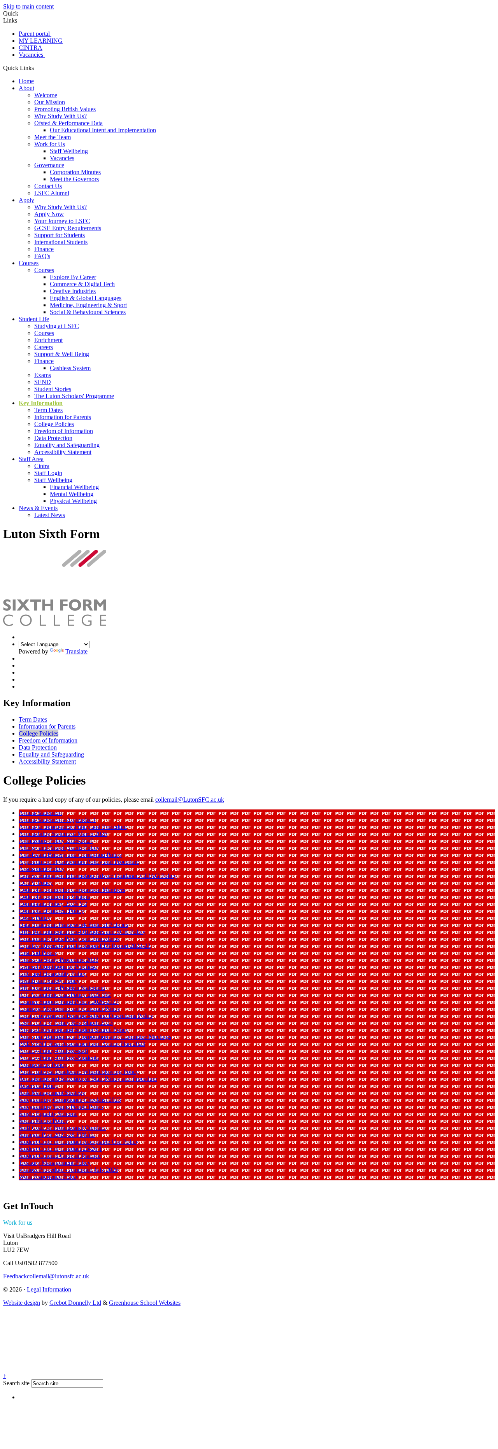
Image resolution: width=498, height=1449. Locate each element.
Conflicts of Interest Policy (51, 910)
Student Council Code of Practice (60, 1155)
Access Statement (40, 812)
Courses (29, 263)
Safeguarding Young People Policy (61, 1106)
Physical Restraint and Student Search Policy (74, 1029)
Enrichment (48, 340)
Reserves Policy (38, 1085)
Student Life (34, 319)
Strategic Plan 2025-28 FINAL (57, 1134)
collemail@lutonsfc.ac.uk (46, 1276)
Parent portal (35, 33)
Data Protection (53, 438)
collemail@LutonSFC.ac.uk (189, 799)
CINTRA (30, 47)
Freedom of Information (63, 431)
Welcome (45, 95)
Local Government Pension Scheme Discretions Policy (86, 1015)
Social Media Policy (43, 1120)
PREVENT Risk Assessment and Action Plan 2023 (82, 1043)
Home (26, 81)
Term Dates (48, 410)
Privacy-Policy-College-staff (53, 1050)
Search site (16, 1383)
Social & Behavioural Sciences (88, 312)
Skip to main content (28, 6)
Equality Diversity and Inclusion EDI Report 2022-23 (85, 945)
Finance (44, 249)
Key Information (41, 403)
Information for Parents (62, 417)
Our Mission (49, 102)
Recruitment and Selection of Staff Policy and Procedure (88, 1078)
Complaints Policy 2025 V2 (53, 903)
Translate (76, 651)
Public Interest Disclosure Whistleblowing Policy (79, 1071)
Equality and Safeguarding (67, 445)
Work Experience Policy (49, 1176)
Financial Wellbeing (74, 487)
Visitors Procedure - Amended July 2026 (68, 1169)
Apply (26, 200)
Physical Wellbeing (73, 501)
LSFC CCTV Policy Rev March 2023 (66, 1022)
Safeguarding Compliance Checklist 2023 (70, 1099)
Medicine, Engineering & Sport (88, 305)
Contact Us (48, 186)
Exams (42, 375)
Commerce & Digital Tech (82, 284)
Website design (21, 1302)
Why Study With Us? (60, 116)
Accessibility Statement (62, 452)
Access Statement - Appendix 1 (57, 819)
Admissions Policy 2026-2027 (56, 840)
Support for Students (59, 235)
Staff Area (31, 459)
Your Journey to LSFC (62, 221)
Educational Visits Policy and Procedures (69, 938)
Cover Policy (35, 917)
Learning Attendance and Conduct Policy (69, 1008)
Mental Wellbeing (71, 494)
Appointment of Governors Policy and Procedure (79, 861)
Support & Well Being (61, 354)
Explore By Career (73, 277)
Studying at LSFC (56, 326)
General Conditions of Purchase (58, 966)
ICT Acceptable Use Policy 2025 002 (65, 994)
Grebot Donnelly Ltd (75, 1302)
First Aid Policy (38, 952)
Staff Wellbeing (69, 151)
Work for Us (49, 144)
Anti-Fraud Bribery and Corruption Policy (70, 854)
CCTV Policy (36, 882)
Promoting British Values (65, 109)
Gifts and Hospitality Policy (53, 973)
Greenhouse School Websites (145, 1302)
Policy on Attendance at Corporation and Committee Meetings (95, 1036)
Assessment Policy (42, 868)
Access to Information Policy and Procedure (73, 826)
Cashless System (70, 368)
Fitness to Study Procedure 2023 (58, 959)
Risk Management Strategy (52, 1092)
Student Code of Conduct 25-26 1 (60, 1148)
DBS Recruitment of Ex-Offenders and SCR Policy (82, 931)
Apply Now (49, 214)
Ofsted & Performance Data (68, 123)
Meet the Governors (74, 179)
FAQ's (42, 256)
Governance (49, 165)
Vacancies (32, 54)
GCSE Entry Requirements (67, 228)
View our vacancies (56, 1222)
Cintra (41, 466)
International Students (61, 242)
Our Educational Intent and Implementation (103, 130)
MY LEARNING (41, 40)
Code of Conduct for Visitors (54, 896)
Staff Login (48, 473)
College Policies (54, 424)
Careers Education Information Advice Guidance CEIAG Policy (98, 875)
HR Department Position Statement (62, 987)
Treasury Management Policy (55, 1162)
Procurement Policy (43, 1064)
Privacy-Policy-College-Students (59, 1057)
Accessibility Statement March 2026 (63, 833)
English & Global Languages (85, 298)
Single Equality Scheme (48, 1113)
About (26, 88)
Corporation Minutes (75, 172)
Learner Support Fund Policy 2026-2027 (69, 1001)
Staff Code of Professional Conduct (62, 1127)
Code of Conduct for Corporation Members (72, 889)
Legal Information (49, 1289)
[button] (36, 67)
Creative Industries (73, 291)
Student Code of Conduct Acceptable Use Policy (79, 1141)
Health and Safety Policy (49, 980)
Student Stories (52, 389)
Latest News (49, 515)
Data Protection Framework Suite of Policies (73, 924)
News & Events (38, 508)
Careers (43, 347)
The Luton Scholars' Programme (74, 396)
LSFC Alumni (51, 193)
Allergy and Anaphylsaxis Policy (59, 847)
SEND (42, 382)
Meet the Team (52, 137)
